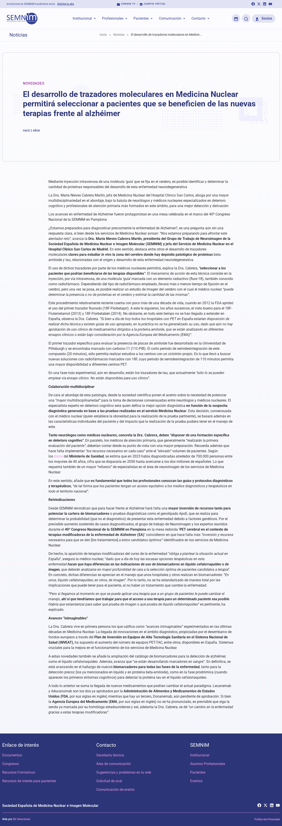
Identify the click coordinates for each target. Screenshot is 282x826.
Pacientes (197, 772)
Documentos (12, 755)
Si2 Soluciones (21, 819)
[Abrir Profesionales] (126, 18)
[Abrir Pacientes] (151, 18)
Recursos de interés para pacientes (29, 781)
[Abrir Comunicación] (184, 18)
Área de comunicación (113, 764)
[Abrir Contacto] (208, 18)
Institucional (199, 755)
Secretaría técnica (110, 755)
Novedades (33, 83)
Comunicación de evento (115, 789)
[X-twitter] (259, 4)
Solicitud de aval (109, 781)
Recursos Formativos (18, 772)
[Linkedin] (264, 4)
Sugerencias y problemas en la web (123, 772)
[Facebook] (253, 4)
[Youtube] (270, 4)
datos (58, 456)
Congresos (10, 764)
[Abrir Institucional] (95, 18)
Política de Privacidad (267, 819)
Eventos (196, 781)
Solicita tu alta (65, 4)
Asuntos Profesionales (207, 764)
